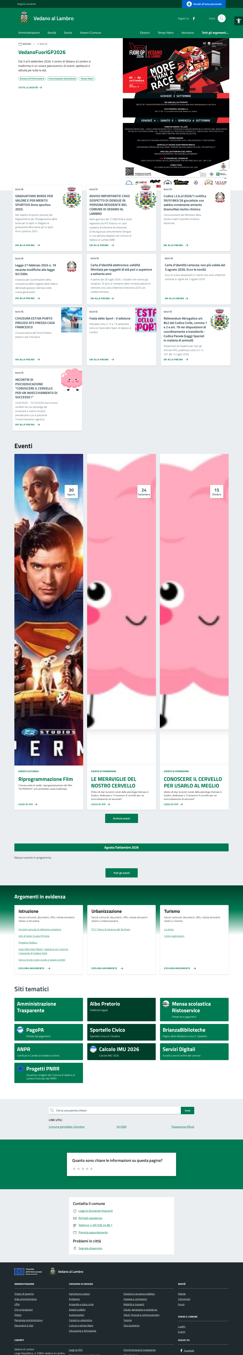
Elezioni (145, 32)
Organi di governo (24, 1294)
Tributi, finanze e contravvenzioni (141, 1315)
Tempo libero (166, 32)
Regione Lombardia (26, 4)
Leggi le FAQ (76, 1350)
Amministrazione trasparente (139, 1350)
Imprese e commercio (135, 1299)
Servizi (68, 32)
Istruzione (188, 32)
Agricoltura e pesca (79, 1294)
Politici (17, 1315)
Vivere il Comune (90, 32)
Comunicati (184, 1299)
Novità (52, 32)
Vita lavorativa (131, 1325)
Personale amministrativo (28, 1320)
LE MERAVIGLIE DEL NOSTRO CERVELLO (113, 782)
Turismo (127, 1320)
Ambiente (74, 1299)
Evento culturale (28, 771)
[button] (238, 21)
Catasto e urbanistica (80, 1320)
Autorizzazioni (76, 1315)
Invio (187, 1110)
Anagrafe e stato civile (81, 1304)
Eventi (181, 1332)
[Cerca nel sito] (222, 18)
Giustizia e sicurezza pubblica (139, 1294)
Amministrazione (29, 32)
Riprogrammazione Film (45, 779)
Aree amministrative (25, 1299)
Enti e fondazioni (23, 1310)
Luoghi (181, 1326)
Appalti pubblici (77, 1310)
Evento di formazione (103, 771)
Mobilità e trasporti (133, 1304)
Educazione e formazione (82, 1331)
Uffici (17, 1304)
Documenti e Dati (23, 1325)
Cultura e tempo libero (81, 1325)
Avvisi (181, 1304)
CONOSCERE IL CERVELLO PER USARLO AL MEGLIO (193, 782)
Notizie (182, 1294)
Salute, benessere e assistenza (140, 1310)
